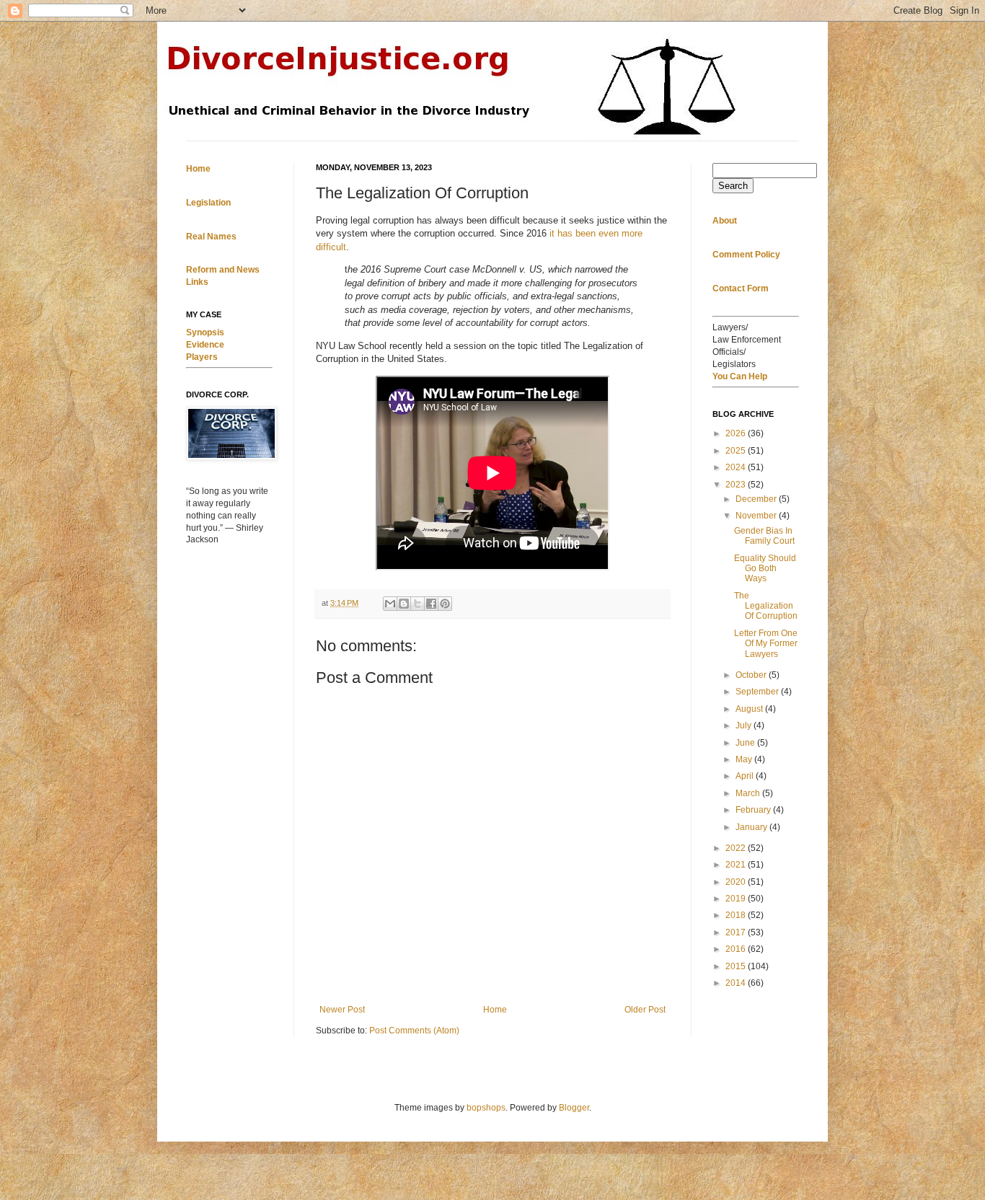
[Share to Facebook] (431, 603)
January (752, 827)
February (754, 810)
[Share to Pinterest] (445, 603)
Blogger (574, 1108)
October (752, 675)
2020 (736, 882)
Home (495, 1010)
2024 (736, 467)
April (746, 776)
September (758, 692)
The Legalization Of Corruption (766, 606)
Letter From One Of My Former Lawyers (766, 643)
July (745, 725)
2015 (736, 966)
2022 (736, 848)
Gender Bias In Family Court (764, 536)
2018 (736, 915)
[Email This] (390, 603)
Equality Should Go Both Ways (765, 568)
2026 (736, 433)
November (757, 516)
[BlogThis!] (404, 603)
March (749, 793)
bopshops (486, 1108)
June (746, 743)
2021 (736, 865)
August (750, 709)
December (757, 499)
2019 (736, 899)
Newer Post (342, 1010)
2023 (736, 485)
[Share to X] (417, 603)
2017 (736, 932)
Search (733, 185)
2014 (736, 983)
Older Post (645, 1010)
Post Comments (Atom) (414, 1030)
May (745, 759)
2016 (736, 949)
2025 (736, 451)
